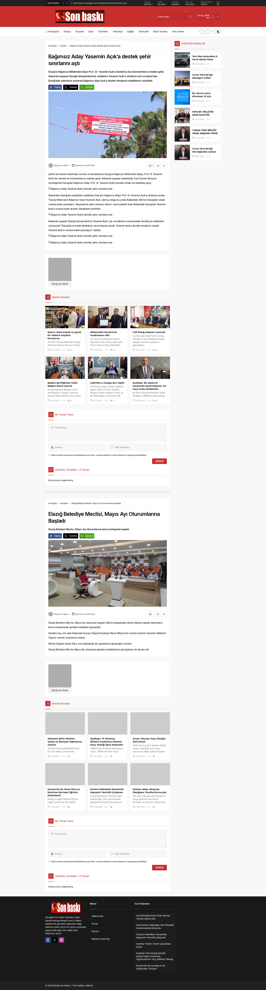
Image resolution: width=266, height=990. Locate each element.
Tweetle (73, 87)
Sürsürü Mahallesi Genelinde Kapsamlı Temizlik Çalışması (98, 3)
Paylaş (57, 87)
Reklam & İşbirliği (100, 938)
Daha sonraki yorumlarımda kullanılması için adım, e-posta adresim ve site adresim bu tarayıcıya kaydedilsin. (99, 455)
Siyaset (63, 45)
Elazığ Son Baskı (61, 165)
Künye (94, 923)
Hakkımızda (97, 916)
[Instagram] (61, 940)
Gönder (89, 87)
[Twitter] (54, 940)
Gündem (64, 503)
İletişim (95, 931)
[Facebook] (47, 940)
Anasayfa (52, 45)
